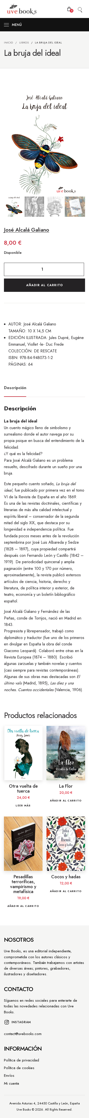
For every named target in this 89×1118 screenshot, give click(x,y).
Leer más (23, 805)
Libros (24, 42)
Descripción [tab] (15, 388)
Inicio (8, 42)
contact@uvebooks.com (23, 1034)
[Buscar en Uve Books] (79, 8)
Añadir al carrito (44, 285)
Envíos (9, 1075)
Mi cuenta (11, 1083)
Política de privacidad (21, 1060)
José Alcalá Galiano (26, 230)
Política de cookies (19, 1068)
